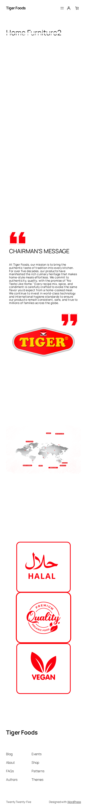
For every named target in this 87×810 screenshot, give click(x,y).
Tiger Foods (16, 8)
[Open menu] (62, 8)
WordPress (74, 802)
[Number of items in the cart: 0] (77, 8)
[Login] (69, 8)
